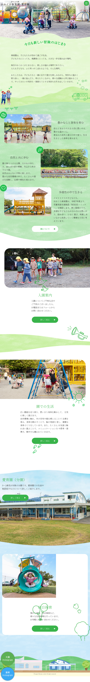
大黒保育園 (42, 4)
